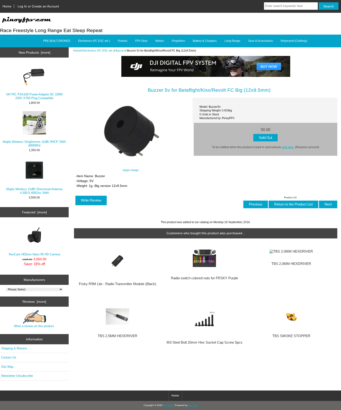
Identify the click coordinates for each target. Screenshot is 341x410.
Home (7, 6)
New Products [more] (34, 52)
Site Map (7, 366)
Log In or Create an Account (38, 6)
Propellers (178, 40)
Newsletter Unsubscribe (17, 375)
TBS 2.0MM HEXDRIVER (291, 264)
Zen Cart (193, 405)
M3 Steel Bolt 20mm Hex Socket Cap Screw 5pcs (204, 342)
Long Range (232, 40)
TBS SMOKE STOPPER (291, 336)
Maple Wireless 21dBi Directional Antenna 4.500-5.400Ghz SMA (34, 191)
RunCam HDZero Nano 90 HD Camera (34, 254)
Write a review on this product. (34, 326)
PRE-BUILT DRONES (56, 40)
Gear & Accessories (260, 40)
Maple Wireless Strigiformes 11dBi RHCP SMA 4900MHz (34, 143)
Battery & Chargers (205, 40)
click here (288, 147)
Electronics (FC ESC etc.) (98, 50)
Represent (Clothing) (294, 40)
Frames (122, 40)
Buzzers (121, 50)
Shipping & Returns (14, 348)
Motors (159, 40)
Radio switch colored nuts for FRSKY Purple (204, 278)
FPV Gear (141, 40)
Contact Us (8, 357)
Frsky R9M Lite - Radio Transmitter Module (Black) (117, 284)
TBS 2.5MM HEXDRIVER (117, 336)
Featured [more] (34, 212)
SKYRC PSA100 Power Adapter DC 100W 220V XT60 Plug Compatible (34, 96)
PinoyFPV (168, 405)
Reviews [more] (34, 301)
